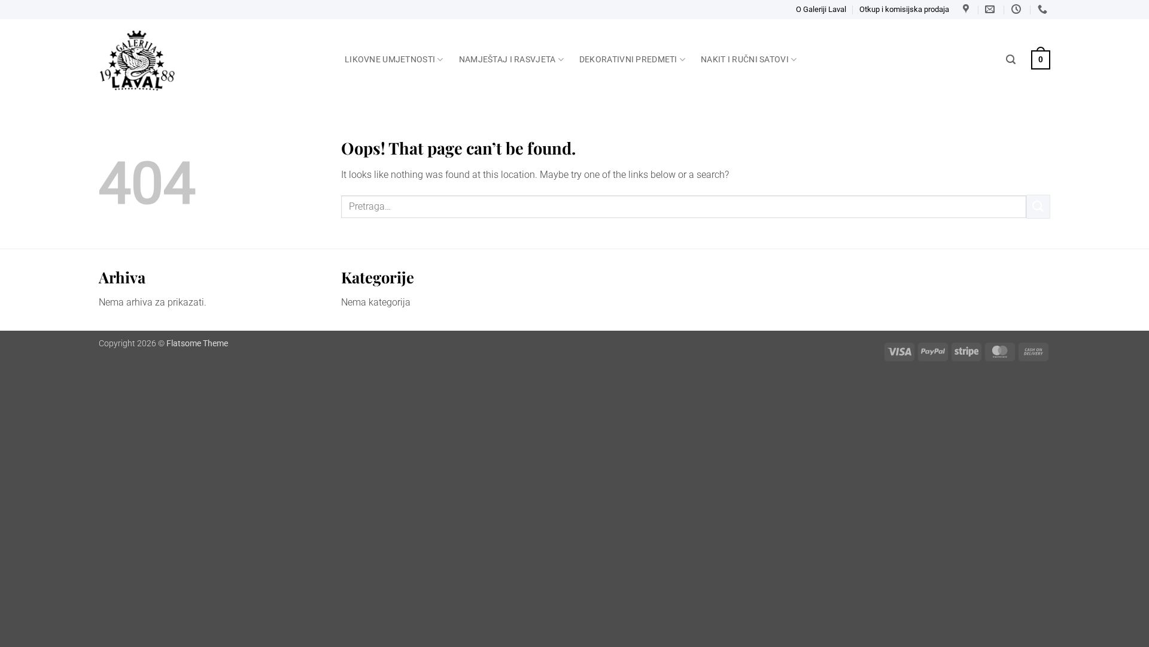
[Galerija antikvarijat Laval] (213, 60)
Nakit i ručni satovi (745, 60)
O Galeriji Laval (821, 9)
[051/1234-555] (1044, 9)
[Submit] (1038, 206)
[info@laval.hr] (991, 9)
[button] (1011, 59)
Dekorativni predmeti (628, 60)
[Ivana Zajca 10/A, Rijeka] (967, 9)
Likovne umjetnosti (390, 60)
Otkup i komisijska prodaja (904, 9)
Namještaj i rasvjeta (507, 60)
